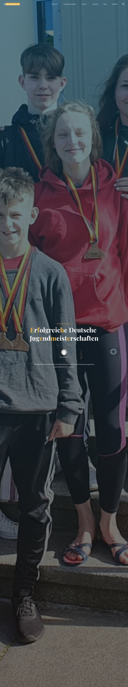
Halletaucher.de (11, 4)
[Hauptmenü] (123, 4)
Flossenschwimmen (64, 323)
